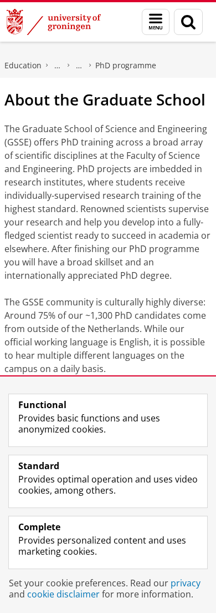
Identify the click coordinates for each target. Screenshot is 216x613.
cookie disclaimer (63, 594)
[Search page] (188, 22)
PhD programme (125, 65)
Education (23, 65)
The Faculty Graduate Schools (57, 65)
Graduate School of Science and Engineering (79, 65)
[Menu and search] (155, 22)
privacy (185, 583)
